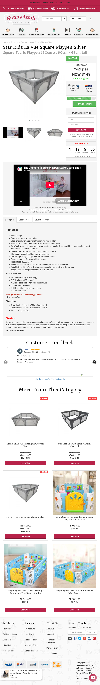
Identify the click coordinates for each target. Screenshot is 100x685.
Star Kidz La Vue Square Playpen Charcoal (74, 445)
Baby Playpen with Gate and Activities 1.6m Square (74, 592)
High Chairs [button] (36, 34)
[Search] (64, 18)
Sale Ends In (50, 2)
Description (9, 220)
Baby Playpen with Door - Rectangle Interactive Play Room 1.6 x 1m (25, 592)
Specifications (24, 220)
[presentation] (5, 362)
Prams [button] (77, 34)
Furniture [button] (92, 34)
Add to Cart (86, 103)
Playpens (14, 42)
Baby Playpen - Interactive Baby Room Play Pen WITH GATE (74, 518)
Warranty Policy (31, 645)
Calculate (82, 130)
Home (5, 42)
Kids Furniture (8, 651)
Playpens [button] (7, 34)
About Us (50, 629)
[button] (29, 120)
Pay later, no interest (89, 90)
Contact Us (50, 634)
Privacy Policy (52, 648)
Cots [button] (66, 34)
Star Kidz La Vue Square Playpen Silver (37, 42)
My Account (30, 629)
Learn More (25, 463)
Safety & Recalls (31, 651)
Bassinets (7, 640)
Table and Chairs (10, 634)
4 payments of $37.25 (73, 89)
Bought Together (42, 220)
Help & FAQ (29, 634)
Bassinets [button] (53, 34)
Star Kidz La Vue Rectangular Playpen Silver (25, 445)
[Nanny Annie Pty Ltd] (21, 18)
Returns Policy (31, 640)
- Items (77, 19)
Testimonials (51, 653)
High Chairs (7, 645)
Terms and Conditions (50, 641)
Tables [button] (21, 34)
